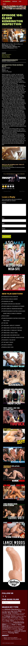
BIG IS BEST (6, 315)
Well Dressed (5, 633)
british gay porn (11, 614)
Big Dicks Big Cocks (11, 612)
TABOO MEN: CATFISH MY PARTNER (12, 327)
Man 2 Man (17, 625)
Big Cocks (8, 611)
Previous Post (7, 191)
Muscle (5, 626)
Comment (4, 202)
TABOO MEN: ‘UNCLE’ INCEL (10, 332)
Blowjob (23, 613)
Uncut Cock (20, 631)
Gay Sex (10, 621)
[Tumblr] (6, 596)
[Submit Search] (3, 602)
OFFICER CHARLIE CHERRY (10, 299)
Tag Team (13, 629)
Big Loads (20, 613)
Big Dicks (14, 611)
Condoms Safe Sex (21, 616)
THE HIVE (5, 323)
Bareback (15, 609)
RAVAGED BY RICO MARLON (10, 296)
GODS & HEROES (7, 344)
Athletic (8, 609)
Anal (3, 609)
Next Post (22, 191)
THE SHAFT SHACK (8, 342)
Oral (14, 626)
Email (3, 223)
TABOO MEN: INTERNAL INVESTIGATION (13, 337)
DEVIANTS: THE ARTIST (9, 340)
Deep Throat (7, 619)
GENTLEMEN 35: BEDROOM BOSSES (12, 308)
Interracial (9, 625)
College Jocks (10, 616)
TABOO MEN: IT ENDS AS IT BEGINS (12, 330)
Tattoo (16, 629)
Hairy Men (16, 621)
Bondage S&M (4, 614)
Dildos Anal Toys (14, 619)
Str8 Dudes (5, 629)
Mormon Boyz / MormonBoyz (13, 27)
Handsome (10, 623)
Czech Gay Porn (8, 618)
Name (3, 218)
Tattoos (20, 629)
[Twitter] (3, 596)
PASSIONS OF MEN (8, 301)
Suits (9, 629)
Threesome (4, 631)
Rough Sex (18, 626)
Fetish (19, 619)
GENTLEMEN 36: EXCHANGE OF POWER (13, 306)
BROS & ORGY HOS (8, 347)
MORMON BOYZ (7, 166)
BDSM (21, 609)
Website (3, 228)
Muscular (11, 626)
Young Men (13, 633)
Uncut (13, 631)
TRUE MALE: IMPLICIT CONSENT (11, 325)
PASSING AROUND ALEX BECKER (11, 303)
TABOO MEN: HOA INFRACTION (11, 335)
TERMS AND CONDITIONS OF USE (12, 639)
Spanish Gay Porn (18, 628)
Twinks (9, 631)
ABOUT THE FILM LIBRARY (11, 637)
